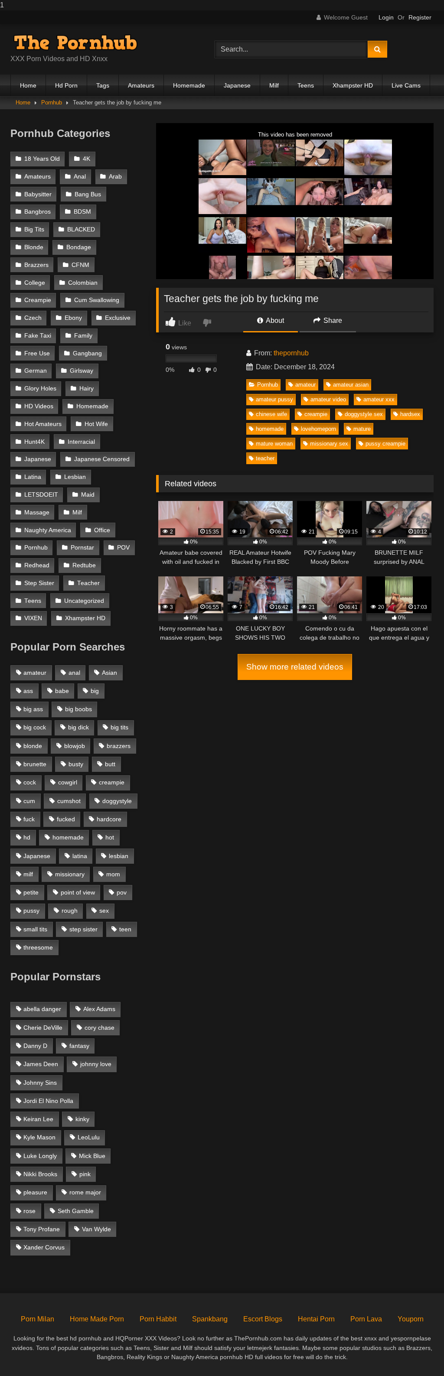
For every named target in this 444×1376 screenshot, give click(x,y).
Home (28, 85)
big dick (78, 727)
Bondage (78, 247)
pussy (31, 910)
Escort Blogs (262, 1319)
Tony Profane (41, 1229)
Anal (80, 176)
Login (386, 17)
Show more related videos (294, 666)
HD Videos (38, 406)
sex (104, 910)
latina (79, 855)
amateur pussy (274, 399)
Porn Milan (37, 1319)
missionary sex (329, 443)
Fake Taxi (37, 335)
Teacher (88, 583)
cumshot (69, 800)
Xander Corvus (44, 1247)
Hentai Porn (316, 1319)
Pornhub (51, 102)
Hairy (86, 388)
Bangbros (37, 211)
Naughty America (47, 530)
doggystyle (117, 800)
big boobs (78, 709)
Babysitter (38, 194)
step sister (83, 929)
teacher (265, 458)
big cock (34, 727)
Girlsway (81, 371)
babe (62, 690)
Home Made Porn (97, 1319)
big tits (119, 727)
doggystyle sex (364, 414)
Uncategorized (84, 601)
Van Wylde (96, 1229)
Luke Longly (40, 1155)
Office (102, 530)
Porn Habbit (158, 1319)
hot (109, 837)
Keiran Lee (38, 1119)
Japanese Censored (102, 459)
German (35, 371)
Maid (88, 494)
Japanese (237, 85)
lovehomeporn (318, 429)
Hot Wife (96, 424)
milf (28, 874)
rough (70, 910)
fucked (66, 819)
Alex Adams (99, 1008)
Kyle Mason (39, 1137)
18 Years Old (42, 159)
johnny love (95, 1063)
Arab (115, 176)
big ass (33, 709)
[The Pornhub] (99, 42)
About (274, 320)
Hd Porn (66, 85)
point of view (78, 892)
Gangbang (87, 353)
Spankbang (210, 1319)
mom (113, 874)
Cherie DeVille (42, 1027)
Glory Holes (40, 388)
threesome (38, 947)
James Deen (40, 1063)
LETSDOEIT (41, 494)
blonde (32, 745)
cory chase (99, 1027)
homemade (270, 429)
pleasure (35, 1192)
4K (86, 159)
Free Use (37, 353)
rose (29, 1210)
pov (122, 892)
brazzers (119, 745)
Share (332, 320)
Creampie (37, 300)
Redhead (36, 565)
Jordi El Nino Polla (48, 1100)
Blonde (33, 247)
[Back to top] (417, 1352)
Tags (102, 85)
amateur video (328, 399)
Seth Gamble (76, 1210)
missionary (70, 874)
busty (76, 764)
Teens (305, 85)
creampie (315, 414)
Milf (274, 85)
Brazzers (36, 265)
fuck (29, 819)
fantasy (79, 1045)
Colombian (83, 283)
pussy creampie (385, 443)
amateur (305, 384)
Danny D (35, 1045)
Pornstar (82, 547)
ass (28, 690)
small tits (35, 929)
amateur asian (351, 384)
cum (29, 800)
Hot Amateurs (43, 424)
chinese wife (271, 414)
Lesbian (75, 477)
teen (125, 929)
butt (110, 764)
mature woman (274, 443)
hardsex (410, 414)
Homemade (189, 85)
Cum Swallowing (96, 300)
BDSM (82, 211)
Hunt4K (34, 442)
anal (74, 672)
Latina (32, 477)
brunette (34, 764)
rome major (85, 1192)
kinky (82, 1119)
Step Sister (39, 583)
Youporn (411, 1319)
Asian (109, 672)
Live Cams (406, 85)
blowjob (74, 745)
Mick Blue (92, 1155)
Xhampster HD (353, 85)
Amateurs (141, 85)
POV (123, 547)
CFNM (80, 265)
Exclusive (118, 318)
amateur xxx (379, 399)
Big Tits (34, 229)
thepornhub (291, 353)
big (95, 690)
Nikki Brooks (40, 1174)
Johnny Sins (40, 1082)
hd (26, 837)
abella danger (42, 1008)
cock (29, 782)
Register (419, 17)
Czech (33, 318)
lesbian (118, 855)
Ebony (73, 318)
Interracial (81, 442)
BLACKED (81, 229)
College (34, 283)
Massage (36, 512)
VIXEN (33, 618)
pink (85, 1174)
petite (31, 892)
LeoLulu (89, 1137)
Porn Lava (366, 1319)
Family (83, 335)
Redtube (84, 565)
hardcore (109, 819)
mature (362, 429)
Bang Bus (88, 194)
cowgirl (67, 782)
